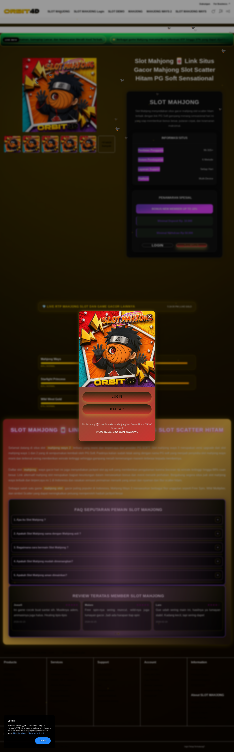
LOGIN (117, 396)
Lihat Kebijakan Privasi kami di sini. (28, 733)
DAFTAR (117, 409)
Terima (43, 740)
